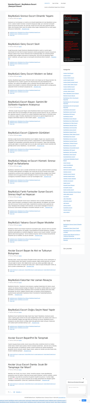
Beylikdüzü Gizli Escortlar (70, 127)
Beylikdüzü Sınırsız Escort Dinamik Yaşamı (30, 15)
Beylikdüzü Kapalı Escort (34, 32)
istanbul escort (67, 172)
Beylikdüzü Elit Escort (69, 114)
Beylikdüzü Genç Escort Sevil (23, 44)
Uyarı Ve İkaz (55, 3)
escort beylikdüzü (68, 165)
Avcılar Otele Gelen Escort (70, 84)
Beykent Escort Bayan (69, 95)
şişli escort (66, 203)
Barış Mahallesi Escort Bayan (71, 93)
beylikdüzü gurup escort (69, 130)
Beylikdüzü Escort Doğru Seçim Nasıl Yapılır (31, 309)
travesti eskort (23, 402)
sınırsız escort (67, 205)
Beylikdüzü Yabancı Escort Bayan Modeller (31, 222)
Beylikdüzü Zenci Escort (69, 154)
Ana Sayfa (63, 3)
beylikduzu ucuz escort (23, 33)
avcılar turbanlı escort (69, 89)
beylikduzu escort (13, 33)
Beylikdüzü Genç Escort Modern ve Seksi (30, 73)
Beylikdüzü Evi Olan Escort (70, 123)
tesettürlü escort (67, 207)
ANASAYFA (47, 3)
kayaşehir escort (67, 187)
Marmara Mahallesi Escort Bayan (72, 192)
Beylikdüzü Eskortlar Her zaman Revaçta (30, 280)
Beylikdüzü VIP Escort (69, 150)
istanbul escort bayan (69, 174)
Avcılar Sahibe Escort (69, 86)
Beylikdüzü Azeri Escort (69, 112)
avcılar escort (21, 269)
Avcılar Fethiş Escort (29, 269)
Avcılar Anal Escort (14, 269)
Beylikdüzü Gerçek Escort (70, 125)
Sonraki (18, 392)
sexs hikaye (58, 402)
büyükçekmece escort (69, 156)
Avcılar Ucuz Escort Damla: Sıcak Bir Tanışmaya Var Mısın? (27, 366)
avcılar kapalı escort (38, 269)
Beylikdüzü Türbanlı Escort (70, 143)
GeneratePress (61, 397)
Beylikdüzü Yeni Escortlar (70, 152)
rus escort (66, 196)
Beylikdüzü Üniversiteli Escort (71, 147)
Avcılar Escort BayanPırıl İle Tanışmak (28, 337)
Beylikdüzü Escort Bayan (23, 32)
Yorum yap (12, 35)
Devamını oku (25, 29)
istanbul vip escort (68, 181)
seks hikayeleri (67, 198)
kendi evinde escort (68, 189)
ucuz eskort (66, 212)
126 (14, 392)
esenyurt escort (67, 167)
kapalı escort (66, 183)
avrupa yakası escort (68, 91)
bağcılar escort (53, 400)
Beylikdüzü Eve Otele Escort (70, 121)
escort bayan (66, 163)
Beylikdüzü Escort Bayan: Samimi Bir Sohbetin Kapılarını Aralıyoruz (27, 103)
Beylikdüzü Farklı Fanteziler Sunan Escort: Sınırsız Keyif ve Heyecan (30, 193)
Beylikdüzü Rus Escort (69, 136)
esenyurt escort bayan (69, 169)
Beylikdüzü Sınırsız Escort (70, 139)
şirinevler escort (67, 201)
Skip (80, 400)
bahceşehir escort (44, 400)
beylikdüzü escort (13, 32)
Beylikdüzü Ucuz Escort (69, 145)
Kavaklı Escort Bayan (69, 185)
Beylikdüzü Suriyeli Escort (70, 141)
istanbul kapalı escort (69, 176)
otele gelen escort (68, 194)
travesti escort (67, 210)
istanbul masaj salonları (69, 178)
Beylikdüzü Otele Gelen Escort (71, 134)
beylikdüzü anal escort (69, 109)
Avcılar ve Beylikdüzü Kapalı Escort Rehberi (55, 7)
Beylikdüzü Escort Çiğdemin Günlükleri (29, 132)
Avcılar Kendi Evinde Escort (50, 269)
